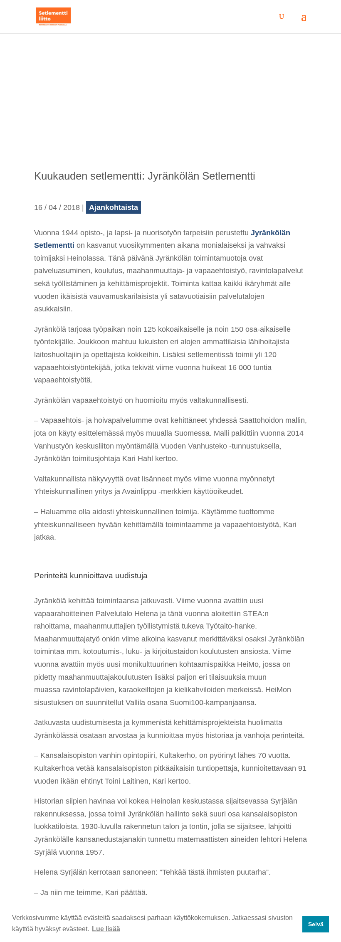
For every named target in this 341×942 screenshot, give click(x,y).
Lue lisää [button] (106, 928)
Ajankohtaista (113, 207)
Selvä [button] (316, 924)
